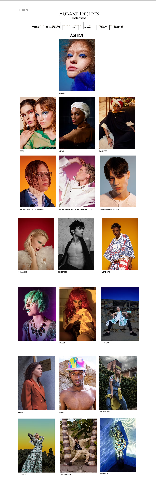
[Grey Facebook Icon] (19, 10)
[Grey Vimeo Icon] (27, 10)
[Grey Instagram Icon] (23, 10)
